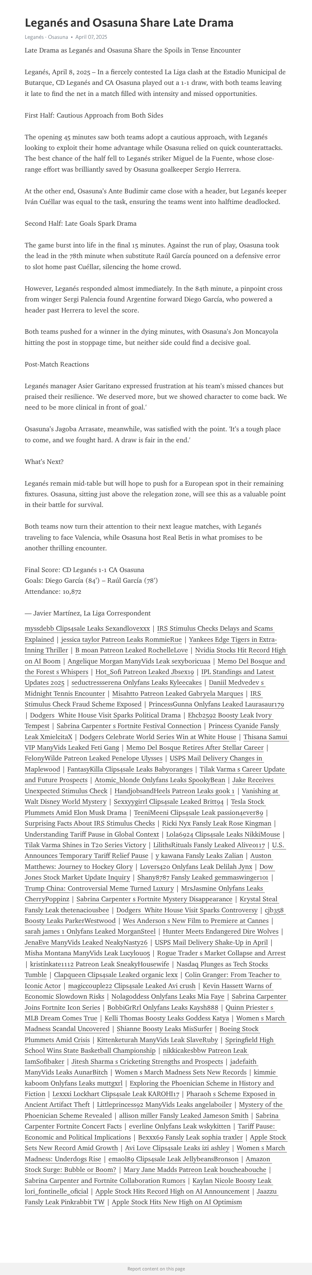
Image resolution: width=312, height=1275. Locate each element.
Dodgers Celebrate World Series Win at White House (158, 737)
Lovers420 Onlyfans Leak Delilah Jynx (196, 866)
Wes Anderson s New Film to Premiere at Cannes (196, 920)
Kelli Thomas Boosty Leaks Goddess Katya (167, 1018)
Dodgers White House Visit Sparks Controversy (187, 910)
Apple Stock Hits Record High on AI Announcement (173, 1191)
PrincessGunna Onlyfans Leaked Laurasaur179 (216, 704)
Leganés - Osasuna (46, 36)
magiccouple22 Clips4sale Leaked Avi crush (132, 986)
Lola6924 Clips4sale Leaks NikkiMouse (223, 834)
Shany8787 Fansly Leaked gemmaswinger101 (203, 877)
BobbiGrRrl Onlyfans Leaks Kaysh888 (162, 1007)
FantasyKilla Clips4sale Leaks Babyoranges (130, 769)
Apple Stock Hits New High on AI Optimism (177, 1202)
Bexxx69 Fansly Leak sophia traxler (190, 1137)
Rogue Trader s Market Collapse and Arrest (221, 953)
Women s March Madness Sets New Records (181, 1072)
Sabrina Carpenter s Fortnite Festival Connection (129, 726)
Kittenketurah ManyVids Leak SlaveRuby (157, 1040)
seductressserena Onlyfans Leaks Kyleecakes (137, 682)
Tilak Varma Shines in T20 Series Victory (85, 845)
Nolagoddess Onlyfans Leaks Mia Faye (167, 996)
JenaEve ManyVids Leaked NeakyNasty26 (86, 942)
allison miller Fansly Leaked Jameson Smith (183, 1115)
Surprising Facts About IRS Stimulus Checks (90, 823)
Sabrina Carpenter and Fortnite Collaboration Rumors (105, 1180)
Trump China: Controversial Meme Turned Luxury (99, 888)
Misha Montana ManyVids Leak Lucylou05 (87, 953)
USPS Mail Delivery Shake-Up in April (211, 942)
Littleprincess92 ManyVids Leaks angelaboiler (164, 1104)
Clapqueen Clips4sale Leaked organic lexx (116, 975)
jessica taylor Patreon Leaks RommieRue (121, 639)
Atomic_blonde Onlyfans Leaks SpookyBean (160, 780)
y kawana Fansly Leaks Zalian (199, 855)
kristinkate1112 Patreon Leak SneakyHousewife (99, 964)
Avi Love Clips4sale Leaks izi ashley (177, 1148)
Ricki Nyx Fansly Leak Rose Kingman (216, 823)
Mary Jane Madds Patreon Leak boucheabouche (195, 1169)
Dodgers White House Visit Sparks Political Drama (105, 715)
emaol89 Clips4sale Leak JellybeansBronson (173, 1159)
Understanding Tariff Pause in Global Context (92, 834)
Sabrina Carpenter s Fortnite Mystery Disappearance (154, 899)
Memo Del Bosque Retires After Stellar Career (195, 747)
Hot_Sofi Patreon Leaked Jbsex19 (145, 672)
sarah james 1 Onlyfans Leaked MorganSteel (90, 931)
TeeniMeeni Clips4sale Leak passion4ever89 (198, 812)
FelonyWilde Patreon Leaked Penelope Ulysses (93, 758)
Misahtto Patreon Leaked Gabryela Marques (177, 693)
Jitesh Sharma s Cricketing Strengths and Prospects (147, 1061)
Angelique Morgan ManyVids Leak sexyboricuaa (139, 661)
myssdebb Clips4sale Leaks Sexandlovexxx (87, 628)
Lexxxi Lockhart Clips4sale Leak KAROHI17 (116, 1094)
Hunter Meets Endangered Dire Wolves (221, 931)
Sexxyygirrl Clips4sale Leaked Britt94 (169, 801)
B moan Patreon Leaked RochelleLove (131, 650)
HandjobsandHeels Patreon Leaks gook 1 (175, 791)
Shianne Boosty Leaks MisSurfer (164, 1029)
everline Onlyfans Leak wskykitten (180, 1126)
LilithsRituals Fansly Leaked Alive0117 (209, 845)
